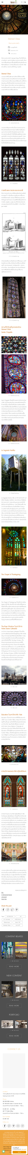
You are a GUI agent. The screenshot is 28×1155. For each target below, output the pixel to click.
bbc (2, 893)
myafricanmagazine (6, 895)
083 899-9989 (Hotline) (8, 1101)
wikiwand (4, 897)
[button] (10, 1000)
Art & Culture (13, 53)
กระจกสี (18, 925)
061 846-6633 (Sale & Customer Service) (12, 1104)
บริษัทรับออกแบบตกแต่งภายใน (9, 1150)
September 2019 (14, 50)
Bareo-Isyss (7, 922)
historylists (4, 899)
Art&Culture (18, 919)
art (20, 916)
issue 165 (17, 922)
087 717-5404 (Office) (8, 1111)
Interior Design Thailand (8, 1147)
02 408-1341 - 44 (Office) (9, 1109)
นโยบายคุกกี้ (24, 1149)
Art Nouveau (7, 919)
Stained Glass (6, 925)
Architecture (10, 916)
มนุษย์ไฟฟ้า (14, 47)
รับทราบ (19, 1152)
